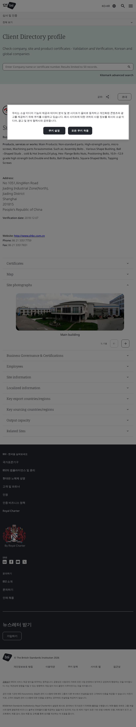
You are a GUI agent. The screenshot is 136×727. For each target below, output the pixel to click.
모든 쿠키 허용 (80, 130)
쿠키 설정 (54, 130)
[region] (68, 122)
